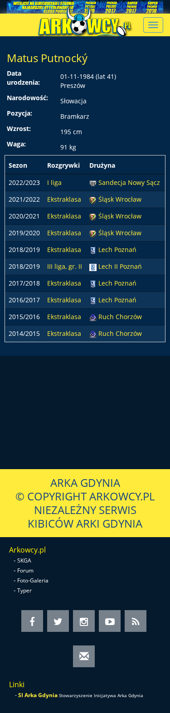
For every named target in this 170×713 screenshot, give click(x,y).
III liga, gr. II (64, 266)
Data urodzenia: (23, 78)
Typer (24, 590)
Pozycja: (19, 113)
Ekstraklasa (64, 199)
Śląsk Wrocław (119, 199)
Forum (25, 570)
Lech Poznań (117, 249)
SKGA (24, 560)
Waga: (16, 144)
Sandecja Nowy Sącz (129, 182)
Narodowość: (27, 97)
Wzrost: (19, 128)
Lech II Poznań (120, 266)
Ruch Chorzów (120, 316)
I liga (54, 182)
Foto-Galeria (33, 580)
